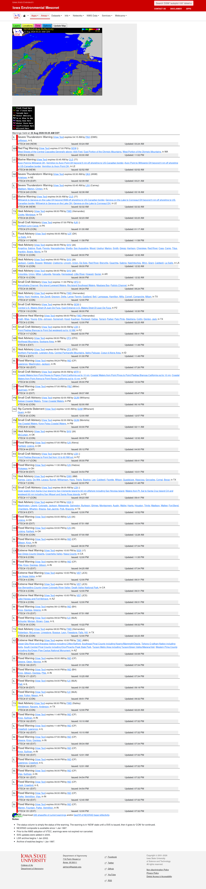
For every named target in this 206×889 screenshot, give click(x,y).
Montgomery (105, 505)
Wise (26, 319)
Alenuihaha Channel (28, 285)
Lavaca (44, 479)
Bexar (167, 479)
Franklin (22, 251)
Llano (29, 479)
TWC (79, 640)
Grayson (55, 296)
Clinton (39, 188)
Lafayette (46, 274)
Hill (86, 632)
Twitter (110, 862)
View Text (58, 137)
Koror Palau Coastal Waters (52, 423)
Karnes (21, 479)
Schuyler (22, 621)
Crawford (22, 729)
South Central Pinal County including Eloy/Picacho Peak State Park (57, 647)
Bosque (56, 632)
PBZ (69, 386)
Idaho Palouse (92, 352)
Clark (20, 785)
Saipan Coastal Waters (29, 401)
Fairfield (22, 446)
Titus (174, 248)
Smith (116, 248)
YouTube (111, 874)
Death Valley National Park (84, 587)
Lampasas (103, 296)
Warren (21, 807)
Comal (159, 479)
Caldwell (159, 262)
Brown (39, 621)
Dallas (94, 319)
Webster (48, 262)
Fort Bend (174, 505)
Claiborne (58, 262)
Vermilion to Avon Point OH (55, 166)
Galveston (75, 505)
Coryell (128, 296)
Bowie (30, 251)
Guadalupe (128, 479)
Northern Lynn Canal (28, 225)
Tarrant (102, 319)
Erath (20, 319)
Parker (110, 319)
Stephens (131, 319)
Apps (34, 15)
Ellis (40, 319)
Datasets (55, 15)
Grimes (94, 505)
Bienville (104, 262)
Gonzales (150, 479)
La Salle (22, 237)
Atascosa (139, 479)
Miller (38, 274)
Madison (22, 188)
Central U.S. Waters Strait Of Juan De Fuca (39, 307)
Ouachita (113, 262)
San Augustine (81, 248)
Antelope (22, 177)
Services (106, 15)
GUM (76, 397)
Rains (21, 296)
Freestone (72, 632)
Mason (34, 695)
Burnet (53, 479)
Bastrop (87, 479)
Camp (168, 248)
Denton (147, 319)
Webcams (120, 15)
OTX (69, 338)
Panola (46, 248)
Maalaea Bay (102, 285)
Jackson (22, 262)
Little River (79, 274)
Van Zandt (45, 296)
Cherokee (141, 248)
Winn (144, 262)
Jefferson (22, 140)
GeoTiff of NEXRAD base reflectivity (91, 815)
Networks (77, 15)
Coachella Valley (54, 553)
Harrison (131, 248)
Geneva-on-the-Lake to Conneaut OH (92, 203)
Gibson (21, 542)
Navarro (34, 706)
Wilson (118, 479)
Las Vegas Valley (26, 576)
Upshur (100, 248)
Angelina (22, 248)
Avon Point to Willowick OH (31, 162)
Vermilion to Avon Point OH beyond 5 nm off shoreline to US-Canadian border (84, 162)
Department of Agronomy (32, 868)
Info (66, 15)
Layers (16, 25)
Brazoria (69, 508)
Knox (28, 542)
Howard (89, 274)
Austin (116, 505)
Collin (140, 319)
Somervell (58, 319)
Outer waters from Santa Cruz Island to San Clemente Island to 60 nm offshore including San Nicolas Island (71, 490)
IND (69, 360)
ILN (69, 442)
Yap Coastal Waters (27, 423)
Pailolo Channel (119, 285)
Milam (148, 296)
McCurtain (23, 434)
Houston (139, 505)
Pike (20, 565)
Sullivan (28, 717)
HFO (76, 282)
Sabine (31, 248)
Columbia (22, 274)
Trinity (147, 505)
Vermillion (30, 796)
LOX (76, 326)
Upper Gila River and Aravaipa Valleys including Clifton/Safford (49, 643)
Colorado (43, 505)
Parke (21, 796)
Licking (30, 446)
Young (33, 319)
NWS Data (92, 15)
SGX (79, 550)
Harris (131, 505)
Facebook (112, 856)
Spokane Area (47, 341)
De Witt (36, 479)
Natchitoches (134, 262)
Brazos (42, 508)
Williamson (62, 479)
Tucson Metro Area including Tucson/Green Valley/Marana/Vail (123, 647)
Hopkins (35, 296)
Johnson (47, 319)
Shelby (69, 248)
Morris (37, 251)
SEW (73, 148)
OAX (87, 174)
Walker (164, 505)
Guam (21, 412)
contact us (160, 8)
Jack (154, 319)
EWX (69, 476)
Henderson (23, 706)
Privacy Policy (153, 873)
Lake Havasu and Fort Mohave (33, 598)
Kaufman (75, 319)
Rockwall (85, 319)
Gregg (123, 248)
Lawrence (23, 364)
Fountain (30, 807)
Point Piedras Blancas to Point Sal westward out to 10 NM (46, 330)
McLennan (34, 632)
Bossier (38, 262)
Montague (30, 214)
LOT (70, 233)
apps (188, 8)
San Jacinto (53, 508)
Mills (121, 296)
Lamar (70, 296)
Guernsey (22, 389)
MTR (76, 371)
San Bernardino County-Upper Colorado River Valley (44, 587)
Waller (123, 505)
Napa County (70, 553)
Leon (63, 632)
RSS (109, 880)
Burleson (85, 505)
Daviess (34, 565)
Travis (79, 479)
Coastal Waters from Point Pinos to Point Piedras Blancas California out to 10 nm (131, 375)
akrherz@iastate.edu (72, 866)
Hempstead (67, 274)
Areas (44, 15)
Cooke (21, 214)
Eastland (87, 296)
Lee (94, 479)
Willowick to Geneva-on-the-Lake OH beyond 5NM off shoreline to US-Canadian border (61, 200)
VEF (79, 572)
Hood (67, 319)
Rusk (38, 248)
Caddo (30, 262)
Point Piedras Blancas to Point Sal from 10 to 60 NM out (45, 457)
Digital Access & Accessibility (159, 876)
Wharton (33, 508)
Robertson (23, 632)
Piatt (20, 684)
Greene (37, 610)
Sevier (98, 274)
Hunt (27, 296)
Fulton (27, 695)
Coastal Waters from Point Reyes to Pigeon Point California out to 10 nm (53, 375)
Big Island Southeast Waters (81, 285)
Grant (151, 262)
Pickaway (22, 468)
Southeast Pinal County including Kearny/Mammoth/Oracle (111, 643)
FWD (69, 211)
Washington (34, 364)
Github (110, 868)
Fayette (110, 479)
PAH (87, 137)
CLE (71, 159)
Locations (28, 25)
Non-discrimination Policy (158, 869)
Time (37, 25)
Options (47, 25)
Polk (62, 508)
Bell (95, 296)
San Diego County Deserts (31, 553)
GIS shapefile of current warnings (49, 815)
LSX (87, 185)
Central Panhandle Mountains (69, 352)
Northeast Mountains (28, 341)
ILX (69, 617)
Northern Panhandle (28, 352)
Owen (29, 661)
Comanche (138, 296)
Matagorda (63, 505)
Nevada (56, 274)
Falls (80, 632)
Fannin (78, 296)
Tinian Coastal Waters (53, 401)
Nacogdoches (58, 248)
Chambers (23, 508)
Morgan (31, 621)
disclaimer (176, 8)
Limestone (46, 632)
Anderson (44, 706)
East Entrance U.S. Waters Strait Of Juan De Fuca (86, 307)
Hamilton (113, 296)
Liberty (34, 505)
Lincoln (67, 262)
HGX (69, 502)
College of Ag (27, 865)
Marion (30, 188)
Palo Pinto (119, 319)
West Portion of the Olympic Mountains (142, 151)
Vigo (20, 774)
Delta (63, 296)
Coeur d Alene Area (111, 352)
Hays (72, 479)
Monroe (37, 661)
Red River (153, 248)
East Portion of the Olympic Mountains (102, 151)
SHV (69, 244)
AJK (76, 222)
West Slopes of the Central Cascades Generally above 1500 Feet (50, 151)
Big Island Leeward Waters (53, 285)
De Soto (83, 262)
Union (75, 262)
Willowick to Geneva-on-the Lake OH (54, 203)
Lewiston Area (46, 352)
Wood (92, 248)
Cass (161, 248)
